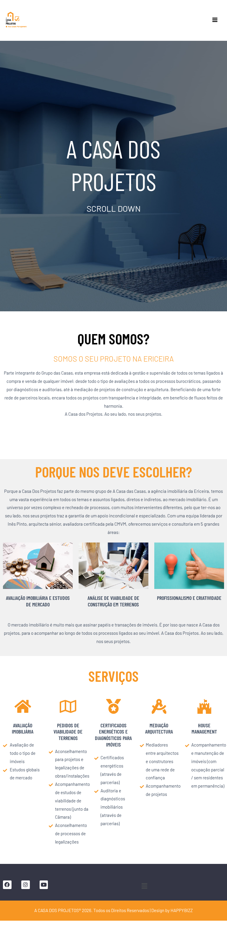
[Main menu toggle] (215, 19)
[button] (144, 886)
